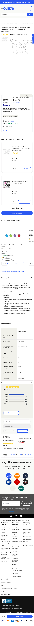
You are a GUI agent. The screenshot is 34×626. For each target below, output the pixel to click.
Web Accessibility (6, 594)
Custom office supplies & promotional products (16, 549)
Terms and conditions (17, 508)
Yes (14, 454)
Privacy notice (19, 612)
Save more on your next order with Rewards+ (17, 2)
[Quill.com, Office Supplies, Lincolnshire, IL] (7, 601)
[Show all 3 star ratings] (16, 399)
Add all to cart (17, 213)
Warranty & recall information (6, 553)
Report (29, 454)
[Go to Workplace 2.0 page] (21, 488)
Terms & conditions (7, 612)
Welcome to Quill (6, 582)
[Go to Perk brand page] (9, 482)
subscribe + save (17, 541)
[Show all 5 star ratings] (16, 394)
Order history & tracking (5, 528)
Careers (3, 591)
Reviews (23, 271)
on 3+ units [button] (10, 255)
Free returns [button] (8, 126)
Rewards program (14, 533)
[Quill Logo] (8, 8)
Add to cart (19, 616)
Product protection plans (17, 569)
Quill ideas (15, 573)
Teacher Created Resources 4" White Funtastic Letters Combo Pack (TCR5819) (21, 147)
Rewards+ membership (15, 528)
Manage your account (4, 536)
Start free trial (26, 106)
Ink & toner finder (26, 533)
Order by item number (27, 540)
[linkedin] (16, 516)
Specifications (15, 271)
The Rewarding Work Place (9, 588)
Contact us (4, 561)
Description (6, 271)
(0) (26, 397)
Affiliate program (17, 576)
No (21, 454)
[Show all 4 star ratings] (16, 396)
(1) (26, 394)
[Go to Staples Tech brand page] (25, 482)
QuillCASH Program (15, 537)
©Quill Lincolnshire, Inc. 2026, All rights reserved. (14, 607)
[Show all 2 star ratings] (16, 401)
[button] (33, 2)
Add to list (8, 130)
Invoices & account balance (5, 540)
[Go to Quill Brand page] (9, 476)
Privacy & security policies (5, 557)
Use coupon (26, 503)
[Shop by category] (2, 8)
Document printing (15, 555)
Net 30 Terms (16, 544)
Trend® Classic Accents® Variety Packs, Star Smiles (12, 245)
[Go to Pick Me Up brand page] (25, 476)
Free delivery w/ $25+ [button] (8, 260)
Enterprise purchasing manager (15, 560)
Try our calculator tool (22, 109)
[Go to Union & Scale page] (13, 488)
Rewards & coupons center (28, 544)
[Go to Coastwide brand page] (17, 476)
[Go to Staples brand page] (17, 482)
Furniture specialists (15, 565)
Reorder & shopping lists (27, 528)
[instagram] (11, 516)
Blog (2, 585)
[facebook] (20, 516)
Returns (3, 532)
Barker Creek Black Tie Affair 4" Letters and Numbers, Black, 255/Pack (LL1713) (21, 180)
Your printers (27, 536)
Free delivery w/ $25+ (11, 116)
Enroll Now (16, 102)
